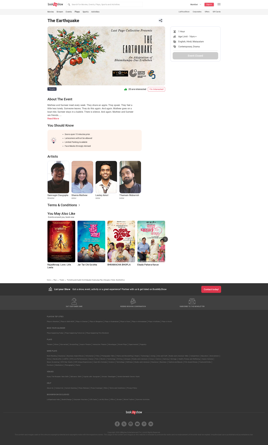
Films (97, 356)
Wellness (129, 362)
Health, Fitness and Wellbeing (189, 359)
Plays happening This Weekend (97, 333)
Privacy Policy (132, 388)
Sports (85, 12)
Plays (77, 12)
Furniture (50, 365)
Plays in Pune (125, 321)
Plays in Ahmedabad (139, 321)
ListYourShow (184, 12)
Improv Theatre (85, 344)
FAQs (106, 388)
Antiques (127, 359)
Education (204, 356)
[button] (104, 4)
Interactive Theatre (100, 344)
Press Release (84, 388)
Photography (69, 365)
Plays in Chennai (82, 321)
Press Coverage (96, 388)
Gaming (166, 359)
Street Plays (122, 344)
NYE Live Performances (78, 359)
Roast (137, 356)
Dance (91, 359)
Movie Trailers (129, 399)
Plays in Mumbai (53, 321)
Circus (151, 359)
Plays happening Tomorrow (74, 333)
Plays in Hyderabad (112, 321)
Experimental (133, 344)
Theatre (49, 344)
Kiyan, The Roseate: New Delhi (58, 377)
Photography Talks (108, 356)
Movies (50, 12)
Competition (194, 356)
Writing (119, 359)
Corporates (197, 12)
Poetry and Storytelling (125, 356)
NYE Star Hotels (67, 362)
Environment (214, 356)
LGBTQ (65, 359)
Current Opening (71, 388)
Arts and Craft (162, 356)
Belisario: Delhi (76, 377)
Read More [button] (53, 118)
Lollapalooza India (53, 399)
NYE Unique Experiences (83, 362)
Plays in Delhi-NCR (67, 321)
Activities (95, 12)
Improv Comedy (207, 359)
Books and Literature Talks (178, 356)
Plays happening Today (55, 333)
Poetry (78, 365)
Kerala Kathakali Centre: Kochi (129, 377)
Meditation (59, 365)
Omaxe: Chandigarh (109, 377)
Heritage (173, 359)
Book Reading (52, 356)
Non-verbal (64, 344)
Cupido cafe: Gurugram (91, 377)
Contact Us (59, 388)
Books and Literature (139, 359)
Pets (97, 359)
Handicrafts (57, 359)
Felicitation (90, 356)
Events (69, 12)
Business (61, 356)
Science (111, 362)
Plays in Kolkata (154, 321)
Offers (207, 12)
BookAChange (67, 399)
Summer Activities (142, 399)
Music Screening (53, 362)
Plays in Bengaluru (96, 321)
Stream (60, 12)
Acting (153, 356)
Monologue (112, 344)
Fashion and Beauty (175, 362)
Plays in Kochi (167, 321)
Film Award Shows (191, 362)
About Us (50, 388)
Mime (56, 344)
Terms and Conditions (117, 388)
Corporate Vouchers (80, 399)
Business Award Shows (75, 356)
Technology (145, 356)
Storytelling (74, 344)
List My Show (103, 399)
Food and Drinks (205, 362)
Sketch (102, 359)
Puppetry (143, 344)
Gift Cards (217, 12)
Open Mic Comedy (100, 362)
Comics (158, 359)
